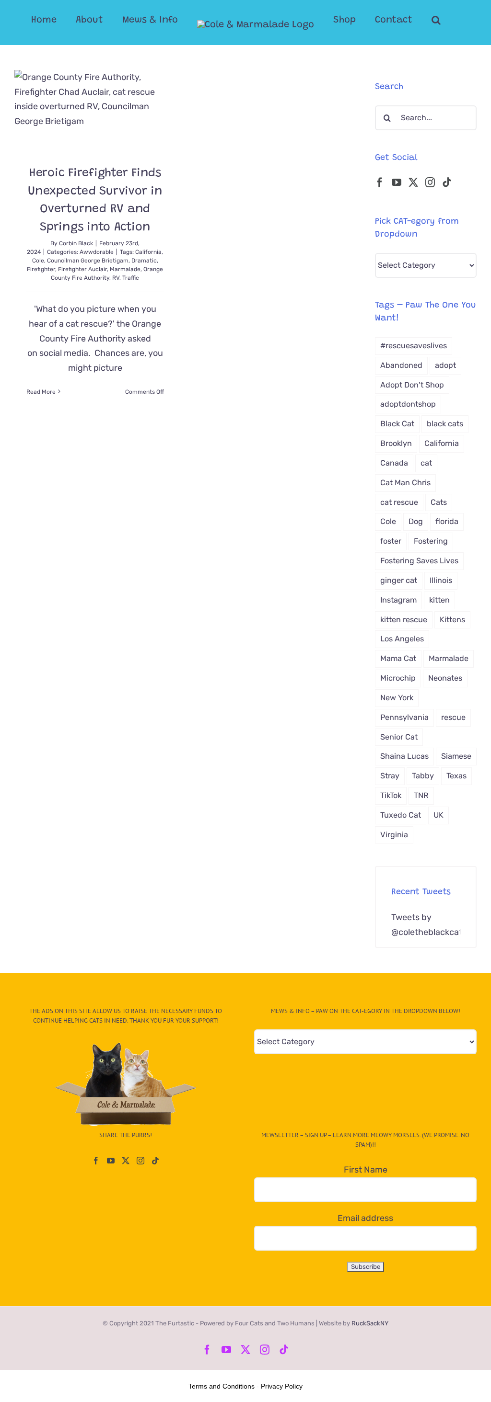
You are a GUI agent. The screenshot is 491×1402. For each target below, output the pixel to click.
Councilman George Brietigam (88, 260)
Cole (38, 260)
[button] (436, 20)
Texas (456, 775)
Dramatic (144, 260)
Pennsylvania (404, 717)
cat (426, 462)
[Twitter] (413, 182)
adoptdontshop (408, 404)
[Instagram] (430, 182)
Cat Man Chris (405, 482)
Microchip (398, 678)
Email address (365, 1218)
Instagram (398, 599)
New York (396, 697)
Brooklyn (396, 443)
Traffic (130, 277)
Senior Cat (399, 736)
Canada (394, 462)
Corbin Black (76, 243)
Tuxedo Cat (400, 815)
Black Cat (397, 423)
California (148, 252)
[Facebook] (380, 182)
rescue (453, 717)
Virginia (394, 834)
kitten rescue (403, 619)
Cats (439, 502)
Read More (41, 391)
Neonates (445, 678)
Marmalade (125, 269)
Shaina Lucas (404, 756)
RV (115, 277)
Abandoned (401, 365)
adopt (445, 365)
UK (438, 815)
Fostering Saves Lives (419, 560)
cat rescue (399, 502)
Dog (416, 521)
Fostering (431, 541)
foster (390, 541)
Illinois (441, 580)
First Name (365, 1169)
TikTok (390, 795)
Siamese (456, 756)
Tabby (423, 775)
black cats (445, 423)
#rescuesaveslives (413, 345)
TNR (421, 795)
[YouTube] (396, 182)
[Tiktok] (447, 182)
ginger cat (398, 580)
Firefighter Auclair (82, 269)
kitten (439, 599)
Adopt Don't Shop (412, 384)
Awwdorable (97, 252)
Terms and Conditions (221, 1386)
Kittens (452, 619)
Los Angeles (402, 638)
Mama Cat (398, 658)
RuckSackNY (369, 1323)
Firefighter (41, 269)
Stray (389, 775)
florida (446, 521)
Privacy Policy (282, 1386)
